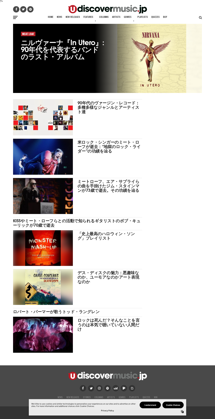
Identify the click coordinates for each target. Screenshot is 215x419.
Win (155, 397)
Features (88, 16)
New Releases (73, 16)
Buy (165, 16)
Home (50, 16)
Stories (87, 397)
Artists (116, 16)
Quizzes (155, 16)
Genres (127, 16)
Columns (104, 16)
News (59, 16)
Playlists (142, 16)
